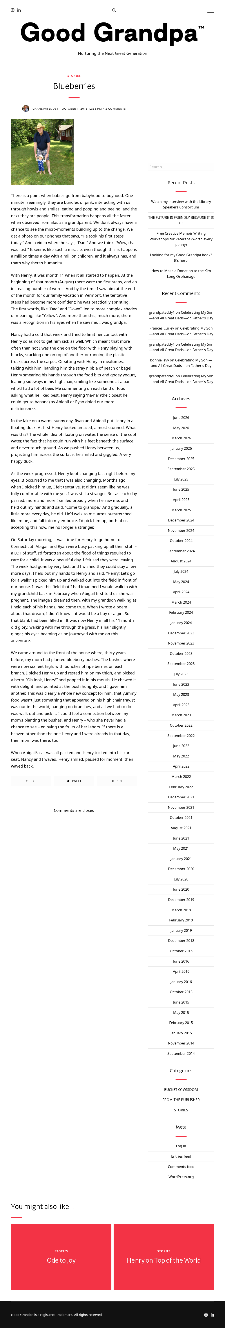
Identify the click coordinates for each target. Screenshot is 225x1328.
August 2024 (181, 561)
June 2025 (181, 489)
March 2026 (181, 438)
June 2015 (181, 1002)
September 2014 (181, 1053)
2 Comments (115, 108)
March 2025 (181, 510)
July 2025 (181, 479)
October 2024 (181, 540)
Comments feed (181, 1166)
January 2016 (181, 981)
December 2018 (181, 940)
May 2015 (181, 1012)
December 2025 (181, 458)
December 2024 (181, 520)
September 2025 (181, 468)
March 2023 (181, 715)
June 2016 (181, 961)
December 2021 (181, 797)
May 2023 (181, 694)
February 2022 (181, 787)
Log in (181, 1146)
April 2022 (181, 766)
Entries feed (181, 1156)
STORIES (74, 75)
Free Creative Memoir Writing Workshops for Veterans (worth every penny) (181, 239)
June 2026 (181, 417)
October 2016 (181, 951)
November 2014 (181, 1043)
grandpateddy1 (45, 109)
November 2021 (181, 807)
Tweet (76, 781)
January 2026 (181, 448)
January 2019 (181, 930)
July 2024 (181, 571)
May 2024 (181, 581)
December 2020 (181, 868)
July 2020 (181, 879)
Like (32, 781)
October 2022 (181, 725)
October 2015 (181, 991)
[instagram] (12, 10)
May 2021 (181, 848)
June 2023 (181, 684)
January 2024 (181, 622)
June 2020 (181, 889)
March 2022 (181, 776)
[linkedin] (19, 10)
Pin (119, 781)
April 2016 (181, 971)
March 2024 (181, 602)
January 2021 (181, 858)
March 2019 (181, 910)
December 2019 (181, 899)
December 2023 (181, 633)
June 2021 (181, 838)
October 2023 (181, 653)
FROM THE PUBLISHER (181, 1099)
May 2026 (181, 427)
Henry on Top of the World (164, 1260)
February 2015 (181, 1022)
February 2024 (181, 612)
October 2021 (181, 817)
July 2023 (181, 674)
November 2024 (181, 530)
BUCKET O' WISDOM (181, 1089)
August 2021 (181, 827)
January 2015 (181, 1033)
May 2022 (181, 756)
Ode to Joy (61, 1260)
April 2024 (181, 591)
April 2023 (181, 704)
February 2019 (181, 920)
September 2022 (181, 735)
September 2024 (181, 551)
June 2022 (181, 745)
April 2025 (181, 499)
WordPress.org (181, 1176)
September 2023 (181, 663)
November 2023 (181, 643)
